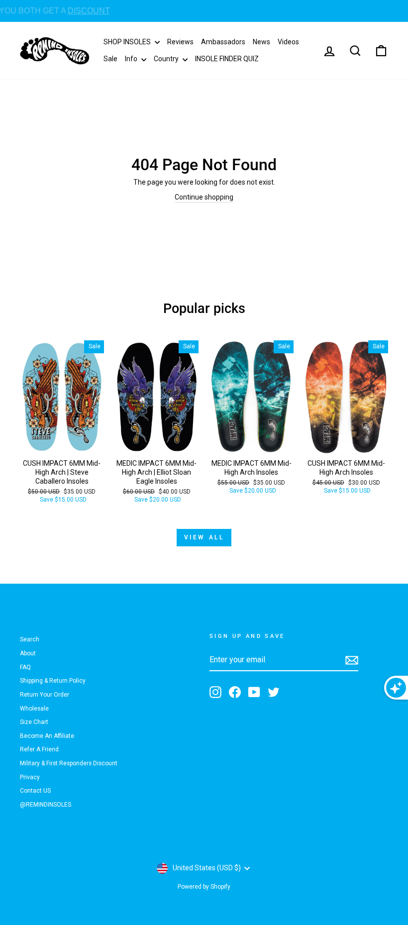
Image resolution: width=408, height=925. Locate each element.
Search (29, 639)
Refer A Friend (39, 749)
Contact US (35, 790)
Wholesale (34, 708)
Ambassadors (223, 42)
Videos (288, 42)
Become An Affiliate (47, 735)
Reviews (180, 42)
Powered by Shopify (204, 886)
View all (204, 537)
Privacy (30, 777)
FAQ (25, 667)
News (261, 42)
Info (132, 59)
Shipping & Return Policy (53, 680)
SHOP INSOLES (127, 42)
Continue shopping (204, 197)
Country (167, 59)
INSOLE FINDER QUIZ (227, 59)
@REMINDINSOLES (45, 804)
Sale (110, 59)
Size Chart (34, 722)
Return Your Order (44, 694)
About (28, 653)
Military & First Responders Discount (68, 763)
